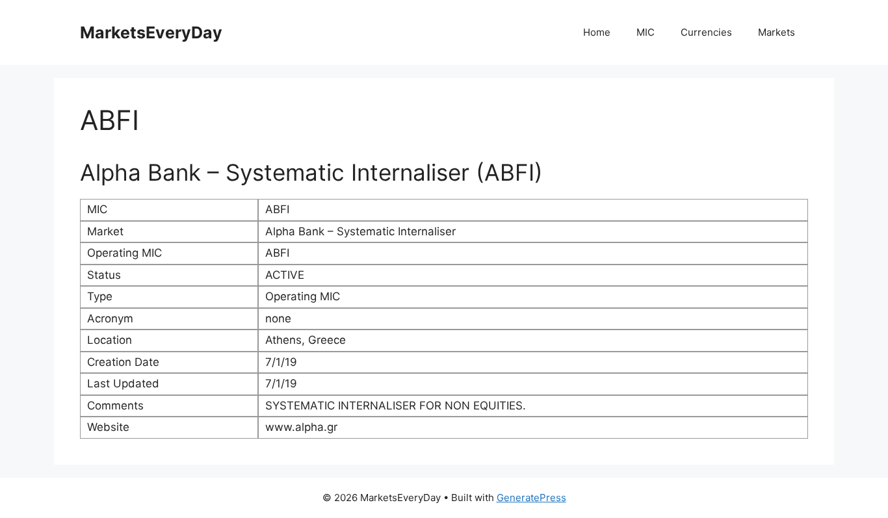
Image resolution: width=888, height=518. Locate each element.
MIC (645, 32)
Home (596, 32)
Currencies (706, 32)
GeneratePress (531, 497)
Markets (776, 32)
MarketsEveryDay (151, 32)
